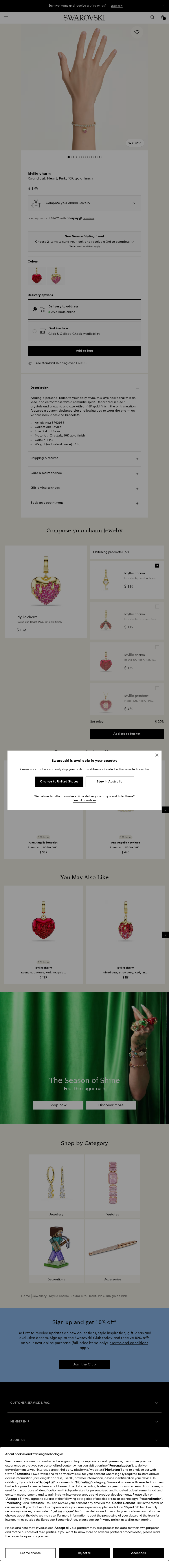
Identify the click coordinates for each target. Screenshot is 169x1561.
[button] (156, 754)
